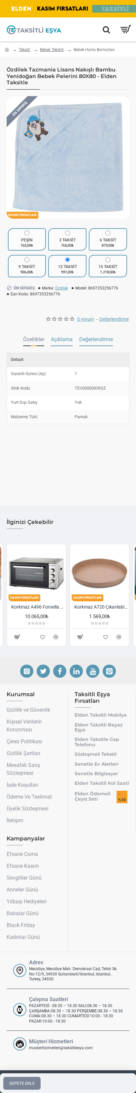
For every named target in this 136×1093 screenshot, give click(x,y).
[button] (13, 157)
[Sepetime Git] (125, 29)
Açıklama (62, 339)
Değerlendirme (96, 339)
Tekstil (24, 49)
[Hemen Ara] (106, 29)
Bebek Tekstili (52, 49)
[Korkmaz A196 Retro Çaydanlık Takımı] (104, 573)
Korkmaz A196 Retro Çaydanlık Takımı (105, 607)
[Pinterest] (109, 671)
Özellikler (33, 339)
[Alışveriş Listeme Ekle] (110, 637)
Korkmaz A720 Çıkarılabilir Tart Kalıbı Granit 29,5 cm (42, 607)
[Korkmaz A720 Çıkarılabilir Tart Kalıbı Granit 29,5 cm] (41, 573)
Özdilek (61, 288)
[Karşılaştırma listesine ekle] (123, 637)
